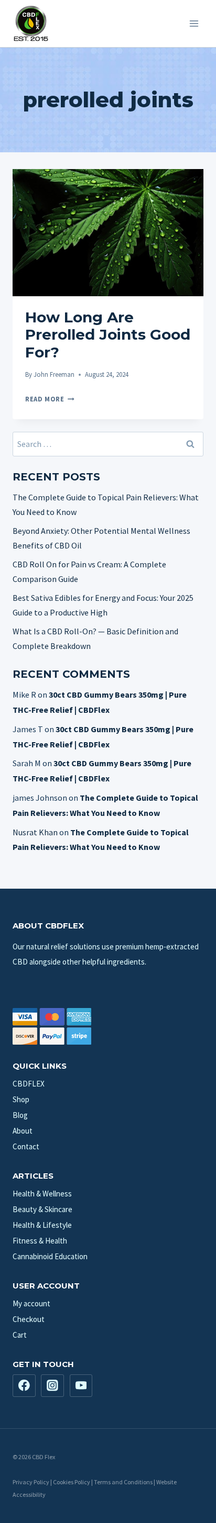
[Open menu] (193, 23)
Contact (26, 1146)
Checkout (29, 1319)
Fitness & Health (40, 1241)
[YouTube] (81, 1385)
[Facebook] (24, 1385)
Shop (21, 1099)
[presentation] (108, 232)
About (23, 1131)
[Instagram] (52, 1385)
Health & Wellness (42, 1194)
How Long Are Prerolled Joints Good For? (107, 334)
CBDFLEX (29, 1084)
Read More (49, 399)
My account (31, 1303)
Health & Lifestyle (42, 1225)
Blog (20, 1115)
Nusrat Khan (35, 832)
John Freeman (54, 374)
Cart (20, 1335)
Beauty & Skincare (42, 1209)
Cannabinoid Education (50, 1256)
